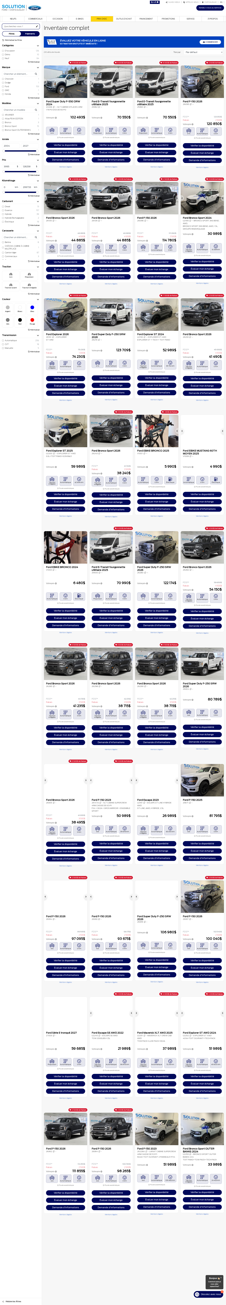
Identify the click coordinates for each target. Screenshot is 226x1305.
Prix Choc (102, 19)
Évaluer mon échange (65, 152)
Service (191, 19)
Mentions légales (65, 167)
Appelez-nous (192, 2)
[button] (45, 82)
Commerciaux (35, 19)
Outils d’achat (124, 19)
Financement (146, 19)
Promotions (168, 19)
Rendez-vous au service (210, 8)
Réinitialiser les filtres (13, 40)
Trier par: (177, 52)
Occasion (58, 19)
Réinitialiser (35, 62)
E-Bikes (80, 19)
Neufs (13, 19)
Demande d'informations (65, 160)
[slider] (3, 151)
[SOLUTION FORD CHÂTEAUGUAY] (21, 7)
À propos (213, 19)
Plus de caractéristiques (66, 137)
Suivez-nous (174, 2)
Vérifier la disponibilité (65, 145)
